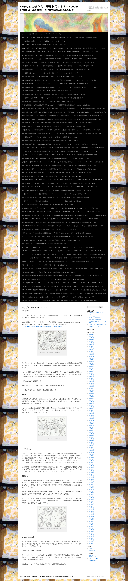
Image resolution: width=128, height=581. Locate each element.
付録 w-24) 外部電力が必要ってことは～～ (33, 283)
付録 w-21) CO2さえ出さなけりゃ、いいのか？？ (35, 279)
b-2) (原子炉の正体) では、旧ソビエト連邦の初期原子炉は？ (38, 66)
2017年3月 (91, 476)
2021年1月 (91, 444)
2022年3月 (91, 423)
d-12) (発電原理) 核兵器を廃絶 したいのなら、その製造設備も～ (73, 105)
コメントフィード (93, 558)
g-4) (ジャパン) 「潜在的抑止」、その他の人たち (82, 165)
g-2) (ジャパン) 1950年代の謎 (30, 165)
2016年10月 (92, 484)
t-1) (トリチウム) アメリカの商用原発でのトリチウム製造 (87, 226)
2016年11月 (92, 482)
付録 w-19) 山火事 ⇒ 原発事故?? (31, 300)
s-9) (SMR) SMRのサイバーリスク (31, 226)
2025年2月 (91, 365)
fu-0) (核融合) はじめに (28, 158)
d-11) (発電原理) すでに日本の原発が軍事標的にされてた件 (38, 105)
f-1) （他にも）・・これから (71, 144)
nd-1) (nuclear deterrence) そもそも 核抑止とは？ (35, 194)
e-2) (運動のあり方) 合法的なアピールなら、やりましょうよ (38, 133)
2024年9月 (91, 373)
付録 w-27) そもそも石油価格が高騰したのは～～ (35, 286)
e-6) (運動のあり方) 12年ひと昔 (70, 137)
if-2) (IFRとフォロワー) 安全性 (87, 183)
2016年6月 (91, 491)
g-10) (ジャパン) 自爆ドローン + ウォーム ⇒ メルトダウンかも (39, 162)
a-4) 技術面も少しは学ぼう (29, 41)
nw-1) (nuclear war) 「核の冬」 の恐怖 (63, 204)
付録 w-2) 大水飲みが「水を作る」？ (63, 275)
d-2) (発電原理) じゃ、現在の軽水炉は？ (60, 115)
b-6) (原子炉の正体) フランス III (49, 69)
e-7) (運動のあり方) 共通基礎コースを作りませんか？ (36, 140)
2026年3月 (91, 343)
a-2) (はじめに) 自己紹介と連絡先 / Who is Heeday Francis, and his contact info (43, 37)
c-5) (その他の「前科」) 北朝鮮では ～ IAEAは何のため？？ (71, 83)
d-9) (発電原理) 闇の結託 (85, 123)
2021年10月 (92, 432)
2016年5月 (91, 493)
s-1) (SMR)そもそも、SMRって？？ (32, 215)
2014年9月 (91, 526)
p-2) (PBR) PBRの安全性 (44, 211)
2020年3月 (91, 454)
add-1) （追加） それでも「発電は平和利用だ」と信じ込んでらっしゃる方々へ (44, 44)
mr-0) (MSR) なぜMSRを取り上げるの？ (33, 190)
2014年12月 (92, 521)
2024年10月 (92, 371)
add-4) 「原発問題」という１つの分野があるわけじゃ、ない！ (39, 51)
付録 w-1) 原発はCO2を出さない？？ (86, 261)
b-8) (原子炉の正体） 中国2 (83, 69)
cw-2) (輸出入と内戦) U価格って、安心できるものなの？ (37, 98)
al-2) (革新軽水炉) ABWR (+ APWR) (54, 55)
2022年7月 (91, 417)
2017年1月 (91, 479)
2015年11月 (92, 503)
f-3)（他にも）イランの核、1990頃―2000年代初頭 (36, 151)
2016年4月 (91, 494)
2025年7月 (91, 356)
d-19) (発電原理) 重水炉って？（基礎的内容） (34, 115)
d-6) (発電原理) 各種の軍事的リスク (91, 119)
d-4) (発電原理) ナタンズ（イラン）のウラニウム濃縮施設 (38, 119)
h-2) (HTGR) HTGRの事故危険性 (50, 176)
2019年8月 (91, 457)
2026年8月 (91, 334)
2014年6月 (91, 531)
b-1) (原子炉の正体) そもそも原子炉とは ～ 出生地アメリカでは (80, 59)
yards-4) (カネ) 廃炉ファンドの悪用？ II (33, 261)
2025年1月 (91, 366)
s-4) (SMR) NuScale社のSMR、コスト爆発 (61, 219)
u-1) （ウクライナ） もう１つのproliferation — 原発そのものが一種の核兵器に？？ (44, 243)
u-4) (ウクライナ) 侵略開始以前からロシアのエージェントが (38, 251)
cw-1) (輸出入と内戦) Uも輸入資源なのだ (78, 94)
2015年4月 (91, 514)
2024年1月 (91, 386)
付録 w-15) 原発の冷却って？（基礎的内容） (34, 272)
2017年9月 (91, 469)
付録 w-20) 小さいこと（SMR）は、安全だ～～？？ (89, 275)
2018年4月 (91, 467)
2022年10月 (92, 412)
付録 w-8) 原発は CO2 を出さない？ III (95, 293)
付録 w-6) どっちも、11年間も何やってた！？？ (35, 293)
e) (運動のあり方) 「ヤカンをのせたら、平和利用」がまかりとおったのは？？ (43, 126)
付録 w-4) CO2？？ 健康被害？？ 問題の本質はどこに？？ (38, 290)
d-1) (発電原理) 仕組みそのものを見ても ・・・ (35, 101)
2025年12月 (92, 348)
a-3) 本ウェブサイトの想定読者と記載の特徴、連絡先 (82, 37)
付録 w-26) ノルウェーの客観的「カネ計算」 (91, 283)
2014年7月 (91, 530)
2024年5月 (91, 380)
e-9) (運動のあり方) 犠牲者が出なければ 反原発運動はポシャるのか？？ (41, 144)
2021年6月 (91, 439)
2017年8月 (91, 471)
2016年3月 (91, 496)
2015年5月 (91, 513)
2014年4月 (91, 535)
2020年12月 (92, 445)
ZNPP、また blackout (94, 316)
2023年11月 (92, 390)
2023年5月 (91, 400)
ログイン (91, 555)
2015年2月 (91, 518)
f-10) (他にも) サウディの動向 (89, 144)
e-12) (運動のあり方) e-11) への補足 (90, 130)
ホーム (24, 34)
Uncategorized (92, 550)
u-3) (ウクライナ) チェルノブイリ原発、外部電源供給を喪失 (79, 247)
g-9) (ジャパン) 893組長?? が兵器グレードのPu (61, 172)
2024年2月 (91, 385)
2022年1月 (91, 427)
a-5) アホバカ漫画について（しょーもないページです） (54, 41)
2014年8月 (91, 528)
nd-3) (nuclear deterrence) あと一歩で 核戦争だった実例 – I (38, 197)
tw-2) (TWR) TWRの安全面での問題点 (48, 240)
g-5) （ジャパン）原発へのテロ (30, 169)
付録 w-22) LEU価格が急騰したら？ (60, 279)
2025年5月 (91, 359)
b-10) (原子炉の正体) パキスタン (31, 62)
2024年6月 (91, 378)
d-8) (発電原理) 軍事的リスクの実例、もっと (65, 123)
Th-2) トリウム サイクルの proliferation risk (59, 236)
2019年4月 (91, 461)
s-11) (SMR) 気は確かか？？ (83, 215)
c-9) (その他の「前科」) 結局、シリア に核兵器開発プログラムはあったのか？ (43, 94)
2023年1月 (91, 407)
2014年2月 (91, 538)
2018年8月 (91, 464)
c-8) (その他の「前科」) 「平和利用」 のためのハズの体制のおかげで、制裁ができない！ (46, 91)
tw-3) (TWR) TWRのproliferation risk (70, 240)
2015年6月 (91, 511)
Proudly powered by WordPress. (96, 576)
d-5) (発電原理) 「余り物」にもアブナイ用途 (67, 119)
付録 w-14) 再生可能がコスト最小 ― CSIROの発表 (89, 268)
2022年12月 (92, 408)
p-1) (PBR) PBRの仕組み (29, 211)
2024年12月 (92, 368)
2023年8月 (91, 395)
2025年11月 (92, 349)
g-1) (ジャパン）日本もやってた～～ (79, 158)
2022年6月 (91, 418)
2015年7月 (91, 509)
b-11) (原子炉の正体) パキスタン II (51, 62)
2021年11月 (92, 430)
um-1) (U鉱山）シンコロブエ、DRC (53, 254)
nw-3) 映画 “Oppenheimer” (69, 208)
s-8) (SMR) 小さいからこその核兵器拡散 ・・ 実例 (82, 222)
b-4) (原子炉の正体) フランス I (84, 66)
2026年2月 (91, 344)
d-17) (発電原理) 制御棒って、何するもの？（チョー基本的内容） (57, 112)
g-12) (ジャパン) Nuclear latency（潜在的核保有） (90, 162)
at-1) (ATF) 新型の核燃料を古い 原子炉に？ (49, 59)
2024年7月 (91, 376)
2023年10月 (92, 391)
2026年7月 (91, 336)
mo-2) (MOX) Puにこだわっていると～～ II (85, 187)
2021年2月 (91, 442)
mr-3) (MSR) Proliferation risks (84, 190)
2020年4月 (91, 452)
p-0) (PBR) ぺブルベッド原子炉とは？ (87, 208)
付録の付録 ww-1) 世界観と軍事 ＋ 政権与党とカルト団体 (57, 300)
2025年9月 (91, 353)
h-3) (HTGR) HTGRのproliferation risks (71, 176)
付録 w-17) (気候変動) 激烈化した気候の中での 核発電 (37, 275)
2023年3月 (91, 403)
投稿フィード (92, 557)
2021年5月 (91, 440)
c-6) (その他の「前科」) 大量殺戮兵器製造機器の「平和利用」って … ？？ (42, 87)
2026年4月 (91, 341)
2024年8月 (91, 375)
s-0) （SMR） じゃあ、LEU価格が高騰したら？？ (86, 211)
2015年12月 (92, 501)
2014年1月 (91, 540)
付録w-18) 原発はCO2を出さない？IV (83, 297)
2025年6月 (91, 358)
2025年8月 (91, 354)
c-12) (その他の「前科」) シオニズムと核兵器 (69, 76)
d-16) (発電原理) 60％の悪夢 (29, 112)
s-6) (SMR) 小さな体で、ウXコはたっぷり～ (34, 222)
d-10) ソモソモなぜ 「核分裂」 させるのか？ (62, 101)
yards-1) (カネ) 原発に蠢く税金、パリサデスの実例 (36, 258)
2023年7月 (91, 397)
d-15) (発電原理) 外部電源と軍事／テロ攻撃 (93, 108)
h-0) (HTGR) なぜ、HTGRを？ (84, 172)
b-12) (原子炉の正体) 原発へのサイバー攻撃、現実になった (78, 62)
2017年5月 (91, 474)
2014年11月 (92, 523)
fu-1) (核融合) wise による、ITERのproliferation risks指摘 (51, 158)
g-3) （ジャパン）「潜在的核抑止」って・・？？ (54, 165)
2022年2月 (91, 425)
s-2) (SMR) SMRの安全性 (100, 215)
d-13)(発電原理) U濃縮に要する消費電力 (33, 108)
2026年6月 (91, 338)
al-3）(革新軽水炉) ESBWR (73, 55)
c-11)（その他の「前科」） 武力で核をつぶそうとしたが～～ (39, 76)
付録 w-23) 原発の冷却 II (78, 279)
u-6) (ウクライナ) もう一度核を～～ (31, 254)
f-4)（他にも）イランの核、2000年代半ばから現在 (65, 151)
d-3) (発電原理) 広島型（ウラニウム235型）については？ (88, 115)
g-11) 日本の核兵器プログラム (66, 162)
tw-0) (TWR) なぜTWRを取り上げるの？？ (84, 236)
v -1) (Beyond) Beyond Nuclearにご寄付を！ (77, 254)
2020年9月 (91, 450)
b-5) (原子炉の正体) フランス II (30, 69)
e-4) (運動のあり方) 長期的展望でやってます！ (89, 133)
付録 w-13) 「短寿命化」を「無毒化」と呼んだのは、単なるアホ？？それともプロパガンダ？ (47, 268)
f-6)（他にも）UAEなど (28, 155)
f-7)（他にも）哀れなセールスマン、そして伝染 (50, 155)
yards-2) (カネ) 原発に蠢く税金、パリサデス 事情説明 (66, 258)
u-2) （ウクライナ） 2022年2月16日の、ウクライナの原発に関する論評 (41, 247)
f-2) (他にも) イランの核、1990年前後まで (92, 147)
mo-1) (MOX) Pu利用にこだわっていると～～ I (59, 187)
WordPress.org (92, 560)
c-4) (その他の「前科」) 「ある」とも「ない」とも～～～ (38, 83)
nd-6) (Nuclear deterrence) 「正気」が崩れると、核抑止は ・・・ (67, 201)
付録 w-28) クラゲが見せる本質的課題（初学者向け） (65, 286)
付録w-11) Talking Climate (64, 297)
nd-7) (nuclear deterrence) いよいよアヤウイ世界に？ (36, 204)
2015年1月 (91, 519)
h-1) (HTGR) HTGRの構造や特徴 (30, 176)
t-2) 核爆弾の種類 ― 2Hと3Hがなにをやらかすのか (36, 229)
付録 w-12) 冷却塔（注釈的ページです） (60, 265)
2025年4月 (91, 361)
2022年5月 (91, 420)
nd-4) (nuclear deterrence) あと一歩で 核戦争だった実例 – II (72, 197)
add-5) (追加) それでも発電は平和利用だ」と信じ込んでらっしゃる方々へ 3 (78, 51)
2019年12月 (92, 455)
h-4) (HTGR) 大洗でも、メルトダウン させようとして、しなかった (40, 179)
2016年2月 (91, 498)
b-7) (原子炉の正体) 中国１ (67, 69)
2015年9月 (91, 506)
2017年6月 (91, 472)
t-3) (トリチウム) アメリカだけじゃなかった (64, 229)
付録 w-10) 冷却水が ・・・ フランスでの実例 (34, 265)
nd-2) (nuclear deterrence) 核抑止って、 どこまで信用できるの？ (68, 194)
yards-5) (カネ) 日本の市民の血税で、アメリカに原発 (60, 261)
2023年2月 (91, 405)
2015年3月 (91, 516)
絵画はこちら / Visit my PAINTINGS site (86, 300)
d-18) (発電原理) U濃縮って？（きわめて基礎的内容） (91, 112)
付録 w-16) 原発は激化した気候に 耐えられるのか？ (62, 272)
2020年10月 (92, 449)
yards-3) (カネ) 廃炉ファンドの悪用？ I (93, 258)
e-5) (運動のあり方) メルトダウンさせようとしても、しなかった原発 (41, 137)
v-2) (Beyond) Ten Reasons (97, 254)
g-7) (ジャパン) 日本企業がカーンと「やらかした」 (82, 169)
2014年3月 (91, 536)
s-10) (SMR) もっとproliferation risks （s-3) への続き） (58, 215)
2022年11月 (92, 410)
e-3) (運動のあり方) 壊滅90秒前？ (66, 133)
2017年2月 (91, 477)
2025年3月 (91, 363)
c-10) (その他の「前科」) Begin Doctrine (71, 73)
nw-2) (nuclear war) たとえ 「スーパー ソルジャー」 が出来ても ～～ (41, 208)
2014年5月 (91, 533)
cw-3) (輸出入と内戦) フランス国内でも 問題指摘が (69, 98)
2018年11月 (92, 462)
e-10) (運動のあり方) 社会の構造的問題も (33, 130)
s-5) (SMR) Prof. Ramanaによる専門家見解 (86, 219)
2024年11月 (92, 370)
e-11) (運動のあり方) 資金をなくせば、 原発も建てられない (62, 130)
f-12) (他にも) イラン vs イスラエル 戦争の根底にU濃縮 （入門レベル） (59, 147)
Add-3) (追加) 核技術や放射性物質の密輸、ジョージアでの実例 (87, 48)
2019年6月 (91, 459)
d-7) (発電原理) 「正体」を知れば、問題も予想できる (36, 123)
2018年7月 (91, 466)
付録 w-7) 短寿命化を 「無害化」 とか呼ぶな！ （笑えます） (66, 293)
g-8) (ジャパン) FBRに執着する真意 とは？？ (34, 172)
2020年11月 (92, 447)
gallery (90, 548)
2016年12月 (92, 481)
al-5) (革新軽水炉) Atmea (29, 59)
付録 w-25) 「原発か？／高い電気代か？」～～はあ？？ (62, 283)
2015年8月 (91, 508)
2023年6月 (91, 398)
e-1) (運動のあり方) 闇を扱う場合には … (78, 126)
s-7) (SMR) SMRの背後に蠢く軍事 (57, 222)
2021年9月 (91, 434)
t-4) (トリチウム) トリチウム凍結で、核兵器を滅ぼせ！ (37, 233)
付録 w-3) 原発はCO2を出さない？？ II (92, 286)
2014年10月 (92, 525)
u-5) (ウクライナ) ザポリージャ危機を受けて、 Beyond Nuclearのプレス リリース (79, 251)
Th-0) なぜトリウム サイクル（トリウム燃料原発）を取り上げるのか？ (73, 233)
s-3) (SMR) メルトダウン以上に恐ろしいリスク (35, 219)
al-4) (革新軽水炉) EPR (88, 55)
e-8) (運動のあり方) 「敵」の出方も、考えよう (66, 140)
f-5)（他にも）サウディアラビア (90, 151)
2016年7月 (91, 489)
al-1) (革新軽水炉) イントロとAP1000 (32, 55)
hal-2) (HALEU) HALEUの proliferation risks (90, 179)
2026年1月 (91, 346)
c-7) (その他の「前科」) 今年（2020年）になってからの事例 (81, 87)
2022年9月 (91, 413)
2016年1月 (91, 499)
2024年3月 (91, 383)
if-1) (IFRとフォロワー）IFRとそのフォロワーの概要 (62, 183)
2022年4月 (91, 422)
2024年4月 (91, 381)
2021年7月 (91, 437)
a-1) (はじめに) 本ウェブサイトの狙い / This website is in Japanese (46, 34)
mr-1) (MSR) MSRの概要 (52, 190)
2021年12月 (92, 429)
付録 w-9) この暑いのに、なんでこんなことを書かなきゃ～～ (38, 297)
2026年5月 (91, 339)
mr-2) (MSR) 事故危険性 (67, 190)
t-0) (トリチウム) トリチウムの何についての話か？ (56, 226)
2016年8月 (91, 487)
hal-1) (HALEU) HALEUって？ (68, 179)
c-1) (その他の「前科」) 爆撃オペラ (48, 73)
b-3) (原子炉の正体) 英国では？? (65, 66)
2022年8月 (91, 415)
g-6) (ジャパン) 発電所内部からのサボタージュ (53, 169)
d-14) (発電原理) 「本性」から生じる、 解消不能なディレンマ (62, 108)
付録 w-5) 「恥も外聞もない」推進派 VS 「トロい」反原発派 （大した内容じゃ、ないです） (81, 290)
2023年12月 (92, 388)
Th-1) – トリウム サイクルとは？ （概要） (33, 236)
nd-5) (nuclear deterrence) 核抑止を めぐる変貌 (35, 201)
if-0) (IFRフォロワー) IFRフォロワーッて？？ (34, 183)
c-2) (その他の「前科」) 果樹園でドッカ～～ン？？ (36, 80)
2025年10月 (92, 351)
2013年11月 (92, 543)
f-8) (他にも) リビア (70, 155)
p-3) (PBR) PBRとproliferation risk (62, 211)
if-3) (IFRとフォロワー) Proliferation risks (33, 187)
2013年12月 (92, 541)
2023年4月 (91, 402)
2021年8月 (91, 435)
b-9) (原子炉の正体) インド (29, 73)
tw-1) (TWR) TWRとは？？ (29, 240)
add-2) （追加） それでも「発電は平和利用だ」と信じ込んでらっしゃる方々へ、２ (45, 48)
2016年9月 (91, 486)
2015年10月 (92, 504)
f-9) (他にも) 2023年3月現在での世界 (87, 155)
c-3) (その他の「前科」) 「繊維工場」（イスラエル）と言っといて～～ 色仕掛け (74, 80)
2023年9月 (91, 393)
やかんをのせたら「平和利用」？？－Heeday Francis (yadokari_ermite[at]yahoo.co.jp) (49, 8)
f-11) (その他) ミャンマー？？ (30, 147)
